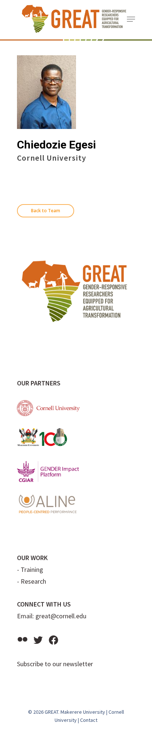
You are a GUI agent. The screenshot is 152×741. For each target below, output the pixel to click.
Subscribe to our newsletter (55, 664)
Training (32, 569)
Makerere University (83, 712)
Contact (88, 720)
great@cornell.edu (60, 616)
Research (33, 581)
